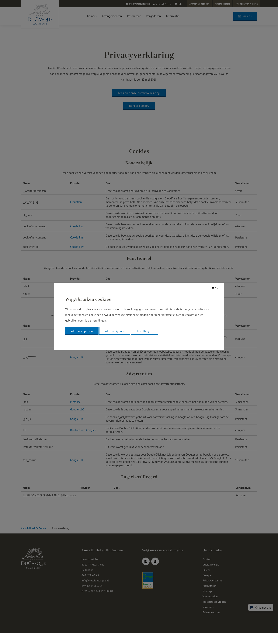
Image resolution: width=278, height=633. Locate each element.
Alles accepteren (82, 331)
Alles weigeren (114, 331)
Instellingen (144, 331)
